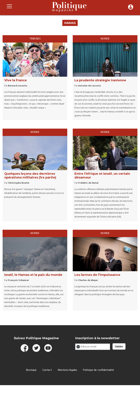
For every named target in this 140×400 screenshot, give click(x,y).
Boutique (31, 370)
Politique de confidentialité (98, 370)
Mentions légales (67, 370)
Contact (47, 370)
